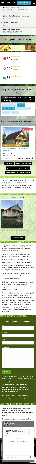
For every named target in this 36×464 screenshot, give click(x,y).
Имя (3, 325)
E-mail (3, 339)
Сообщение (5, 347)
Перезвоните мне (24, 2)
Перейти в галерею (18, 237)
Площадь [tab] (8, 101)
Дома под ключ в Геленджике (21, 39)
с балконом (21, 105)
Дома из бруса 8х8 (24, 168)
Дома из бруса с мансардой (23, 163)
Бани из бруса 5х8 (25, 172)
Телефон (4, 332)
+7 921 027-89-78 (8, 3)
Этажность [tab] (24, 97)
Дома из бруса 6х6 (12, 168)
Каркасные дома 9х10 (12, 172)
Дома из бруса (9, 163)
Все (30, 100)
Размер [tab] (13, 97)
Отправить (6, 371)
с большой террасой (8, 109)
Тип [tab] (6, 97)
